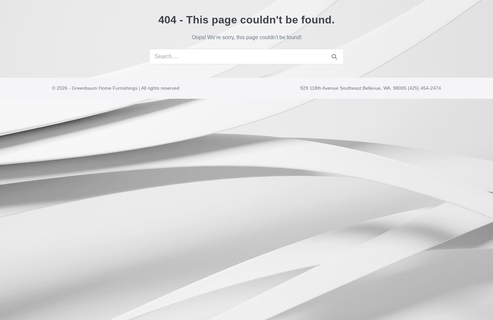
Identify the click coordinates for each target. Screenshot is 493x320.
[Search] (334, 57)
